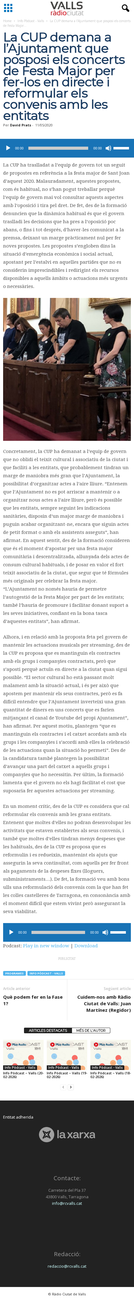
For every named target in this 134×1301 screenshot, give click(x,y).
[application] (67, 148)
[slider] (122, 147)
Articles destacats (48, 1030)
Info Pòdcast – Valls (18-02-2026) (110, 1075)
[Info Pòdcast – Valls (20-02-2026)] (23, 1055)
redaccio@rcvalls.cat (67, 1266)
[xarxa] (67, 1134)
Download (86, 946)
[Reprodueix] (8, 148)
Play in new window (46, 946)
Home (7, 21)
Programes (14, 973)
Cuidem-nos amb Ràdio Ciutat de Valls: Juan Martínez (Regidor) (104, 1003)
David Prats (20, 125)
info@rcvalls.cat (67, 1203)
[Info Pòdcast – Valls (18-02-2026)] (110, 1055)
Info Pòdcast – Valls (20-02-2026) (23, 1075)
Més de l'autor (91, 1030)
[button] (124, 8)
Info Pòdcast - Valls (30, 21)
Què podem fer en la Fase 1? (33, 1000)
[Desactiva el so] (108, 148)
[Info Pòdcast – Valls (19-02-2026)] (67, 1055)
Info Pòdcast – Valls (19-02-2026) (67, 1075)
